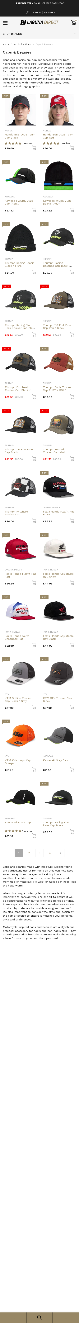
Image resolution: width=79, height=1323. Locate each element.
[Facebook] (31, 680)
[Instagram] (39, 680)
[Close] (72, 633)
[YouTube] (46, 680)
